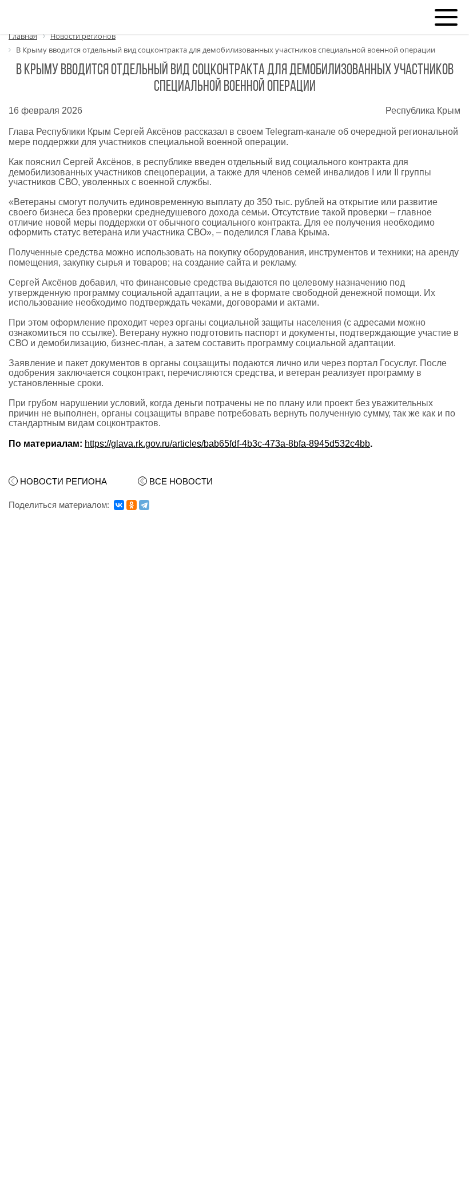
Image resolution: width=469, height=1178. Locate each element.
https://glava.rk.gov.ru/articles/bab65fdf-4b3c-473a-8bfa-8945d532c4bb (227, 443)
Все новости (181, 481)
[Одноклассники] (131, 505)
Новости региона (63, 481)
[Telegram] (144, 505)
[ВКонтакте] (119, 505)
